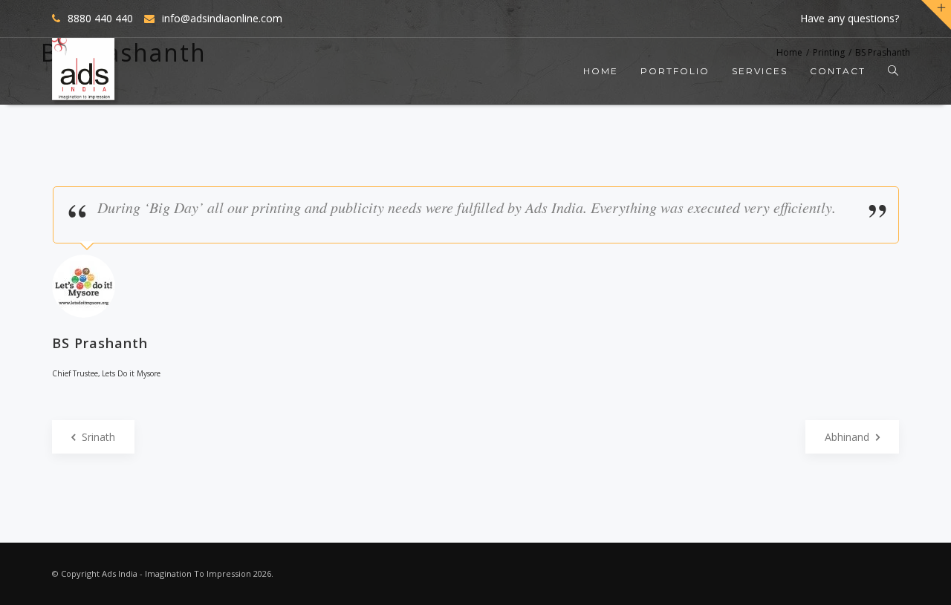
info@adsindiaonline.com (222, 18)
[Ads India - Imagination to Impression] (85, 71)
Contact (838, 70)
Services (760, 70)
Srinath (97, 437)
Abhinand (848, 437)
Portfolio (675, 70)
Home (600, 70)
